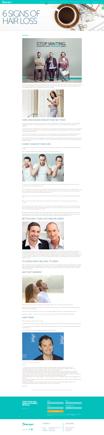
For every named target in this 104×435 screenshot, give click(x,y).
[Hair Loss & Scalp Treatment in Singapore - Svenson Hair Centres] (7, 2)
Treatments (52, 2)
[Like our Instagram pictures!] (29, 429)
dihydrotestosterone (35, 139)
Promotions (75, 2)
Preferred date (69, 405)
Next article (24, 386)
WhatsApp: (45, 430)
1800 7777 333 (52, 429)
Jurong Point (68, 430)
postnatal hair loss (36, 314)
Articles (86, 2)
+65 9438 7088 (52, 430)
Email (66, 401)
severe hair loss (40, 256)
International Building (69, 427)
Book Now (55, 411)
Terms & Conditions (71, 414)
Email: (44, 427)
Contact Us (97, 2)
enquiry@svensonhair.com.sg (55, 427)
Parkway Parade (68, 429)
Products (64, 2)
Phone (49, 405)
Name (48, 401)
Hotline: (45, 429)
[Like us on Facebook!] (32, 429)
